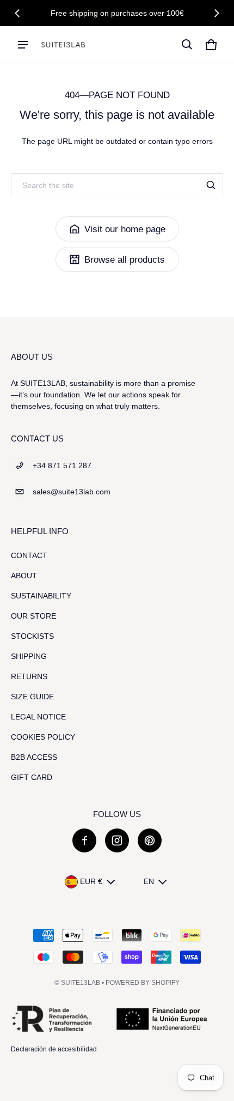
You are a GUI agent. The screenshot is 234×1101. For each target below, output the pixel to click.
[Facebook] (84, 840)
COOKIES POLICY (43, 737)
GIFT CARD (31, 777)
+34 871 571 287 (62, 465)
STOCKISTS (32, 636)
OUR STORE (33, 616)
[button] (187, 45)
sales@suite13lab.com (71, 491)
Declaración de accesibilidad (54, 1049)
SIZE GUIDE (32, 696)
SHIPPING (29, 656)
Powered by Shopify (143, 983)
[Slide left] (17, 13)
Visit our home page (124, 229)
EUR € (91, 881)
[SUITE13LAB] (63, 44)
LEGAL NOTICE (38, 716)
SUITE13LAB (80, 983)
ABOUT (24, 575)
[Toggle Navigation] (23, 45)
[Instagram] (117, 840)
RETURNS (29, 676)
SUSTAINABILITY (41, 595)
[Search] (211, 185)
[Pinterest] (150, 840)
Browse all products (124, 260)
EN (149, 881)
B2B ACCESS (34, 757)
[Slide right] (216, 13)
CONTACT (29, 555)
